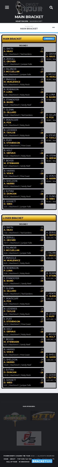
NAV (42, 461)
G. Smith (8, 48)
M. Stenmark (11, 163)
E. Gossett (10, 201)
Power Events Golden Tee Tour (17, 456)
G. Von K (8, 173)
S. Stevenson (12, 143)
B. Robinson (11, 89)
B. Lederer (10, 130)
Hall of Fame (11, 462)
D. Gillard (10, 112)
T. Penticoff (11, 120)
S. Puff (8, 140)
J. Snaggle (10, 79)
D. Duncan (10, 193)
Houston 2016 (22, 21)
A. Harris (9, 183)
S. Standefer (11, 99)
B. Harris (9, 170)
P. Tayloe (9, 132)
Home (6, 459)
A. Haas (8, 51)
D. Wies (8, 204)
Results (49, 38)
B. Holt (8, 150)
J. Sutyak (9, 191)
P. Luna (8, 92)
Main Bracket (29, 28)
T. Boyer (9, 160)
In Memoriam (24, 462)
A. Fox (7, 122)
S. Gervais (9, 153)
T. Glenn (9, 109)
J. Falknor (10, 69)
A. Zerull (9, 59)
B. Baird (8, 102)
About (12, 459)
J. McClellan (11, 71)
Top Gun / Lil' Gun (24, 459)
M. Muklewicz (12, 81)
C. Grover (9, 61)
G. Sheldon (10, 181)
